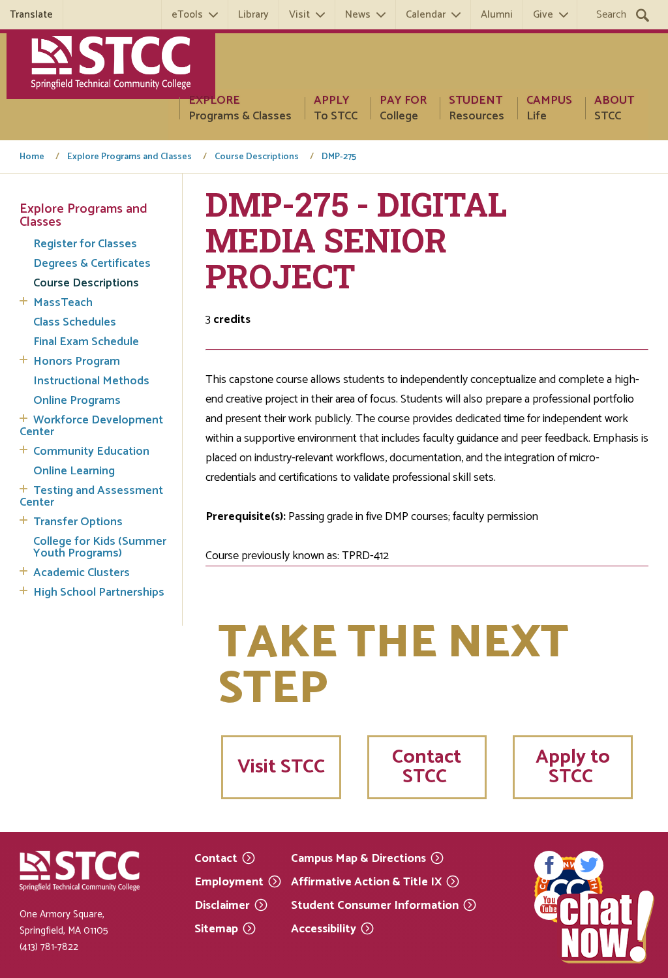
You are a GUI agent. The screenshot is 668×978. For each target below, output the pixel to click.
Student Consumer (375, 904)
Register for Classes (85, 244)
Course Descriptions (257, 157)
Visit (299, 14)
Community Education (91, 451)
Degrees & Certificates (92, 263)
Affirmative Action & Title (366, 881)
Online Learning (74, 471)
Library (253, 14)
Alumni (497, 14)
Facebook (549, 865)
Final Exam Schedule (86, 342)
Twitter (588, 865)
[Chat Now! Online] (606, 927)
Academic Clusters (81, 573)
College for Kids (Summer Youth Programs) (99, 547)
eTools (187, 14)
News (358, 14)
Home (32, 157)
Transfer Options (78, 522)
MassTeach (63, 303)
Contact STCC (426, 767)
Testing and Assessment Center (91, 496)
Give (543, 14)
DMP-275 (339, 157)
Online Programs (77, 400)
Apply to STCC (573, 767)
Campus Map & (358, 857)
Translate (31, 14)
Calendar (426, 14)
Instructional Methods (91, 381)
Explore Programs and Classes (129, 157)
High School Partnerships (98, 592)
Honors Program (76, 361)
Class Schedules (74, 322)
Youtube (549, 905)
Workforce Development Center (91, 426)
